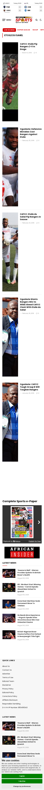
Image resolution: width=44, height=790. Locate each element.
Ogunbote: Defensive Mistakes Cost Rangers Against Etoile (31, 133)
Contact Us (7, 670)
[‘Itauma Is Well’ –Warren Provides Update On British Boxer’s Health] (8, 573)
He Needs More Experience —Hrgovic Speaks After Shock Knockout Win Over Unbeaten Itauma (28, 618)
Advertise (6, 674)
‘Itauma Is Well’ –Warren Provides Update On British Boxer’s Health (29, 572)
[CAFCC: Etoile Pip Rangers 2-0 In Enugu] (10, 81)
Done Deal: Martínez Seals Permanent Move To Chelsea (28, 603)
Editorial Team (8, 681)
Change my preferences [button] (22, 786)
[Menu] (6, 20)
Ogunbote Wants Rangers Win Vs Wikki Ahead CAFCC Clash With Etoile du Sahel (30, 304)
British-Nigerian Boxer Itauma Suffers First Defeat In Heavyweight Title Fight (29, 634)
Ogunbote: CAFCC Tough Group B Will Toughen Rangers (30, 387)
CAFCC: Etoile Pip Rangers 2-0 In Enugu (28, 47)
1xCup (35, 30)
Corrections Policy (9, 696)
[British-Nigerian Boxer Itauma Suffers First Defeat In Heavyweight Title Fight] (8, 634)
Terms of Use (7, 677)
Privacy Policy (7, 689)
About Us (6, 666)
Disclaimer (6, 685)
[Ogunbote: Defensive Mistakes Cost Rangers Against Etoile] (10, 166)
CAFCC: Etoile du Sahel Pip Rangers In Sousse (30, 217)
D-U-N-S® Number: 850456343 (14, 707)
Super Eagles (23, 30)
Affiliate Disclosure (9, 700)
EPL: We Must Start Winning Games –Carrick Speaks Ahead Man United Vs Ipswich (29, 588)
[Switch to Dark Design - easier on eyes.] (40, 20)
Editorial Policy (8, 692)
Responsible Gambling (11, 704)
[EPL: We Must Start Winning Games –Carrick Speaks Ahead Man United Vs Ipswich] (8, 587)
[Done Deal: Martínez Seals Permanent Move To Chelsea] (8, 604)
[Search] (36, 20)
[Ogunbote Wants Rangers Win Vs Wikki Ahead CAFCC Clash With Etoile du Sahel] (10, 337)
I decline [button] (22, 781)
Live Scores (9, 30)
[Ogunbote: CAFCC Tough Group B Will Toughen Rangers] (10, 422)
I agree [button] (22, 776)
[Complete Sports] (24, 20)
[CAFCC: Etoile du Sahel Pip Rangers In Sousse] (10, 251)
